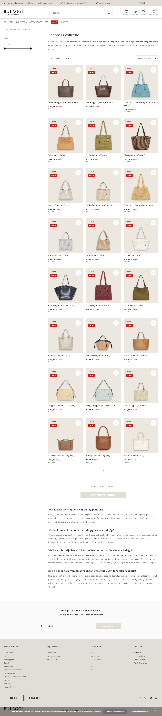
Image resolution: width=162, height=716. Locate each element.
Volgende (106, 470)
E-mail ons (34, 698)
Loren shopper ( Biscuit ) (97, 255)
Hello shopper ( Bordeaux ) (98, 305)
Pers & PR (7, 684)
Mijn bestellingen (53, 656)
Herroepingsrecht (11, 673)
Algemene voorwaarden (13, 670)
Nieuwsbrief (8, 666)
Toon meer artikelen (102, 495)
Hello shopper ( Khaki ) (96, 155)
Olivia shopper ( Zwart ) (134, 155)
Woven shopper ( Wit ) (134, 455)
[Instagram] (145, 698)
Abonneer (108, 626)
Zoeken (109, 13)
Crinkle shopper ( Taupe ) (59, 355)
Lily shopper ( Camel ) (58, 155)
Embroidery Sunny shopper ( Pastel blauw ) (140, 103)
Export (6, 663)
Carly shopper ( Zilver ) (58, 255)
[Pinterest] (151, 698)
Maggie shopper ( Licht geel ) (61, 405)
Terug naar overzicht (12, 29)
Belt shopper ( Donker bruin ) (99, 102)
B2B (46, 22)
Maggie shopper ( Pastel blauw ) (100, 405)
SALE (54, 22)
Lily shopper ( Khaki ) (133, 305)
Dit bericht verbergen (115, 711)
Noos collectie (9, 687)
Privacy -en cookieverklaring (15, 677)
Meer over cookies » (140, 711)
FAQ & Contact (9, 653)
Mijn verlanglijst (53, 660)
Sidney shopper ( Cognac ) (98, 455)
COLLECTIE (9, 22)
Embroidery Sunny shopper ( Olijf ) (139, 205)
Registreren (51, 653)
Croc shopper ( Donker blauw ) (62, 305)
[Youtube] (156, 698)
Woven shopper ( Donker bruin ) (63, 102)
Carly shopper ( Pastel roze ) (99, 205)
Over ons (7, 656)
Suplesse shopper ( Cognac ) (61, 455)
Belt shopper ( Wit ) (132, 255)
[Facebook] (140, 698)
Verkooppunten (10, 660)
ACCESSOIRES (35, 22)
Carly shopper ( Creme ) (135, 405)
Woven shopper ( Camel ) (135, 355)
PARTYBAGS (21, 22)
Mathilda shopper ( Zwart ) (98, 355)
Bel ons (13, 698)
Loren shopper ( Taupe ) (59, 205)
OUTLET (64, 22)
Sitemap (7, 680)
